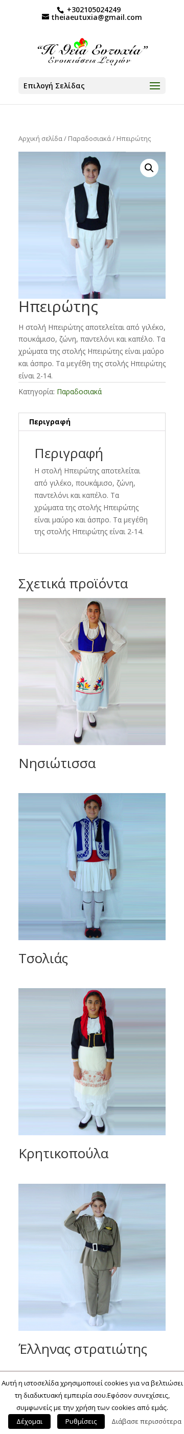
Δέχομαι (29, 1421)
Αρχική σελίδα (40, 138)
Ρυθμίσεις (81, 1421)
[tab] (92, 422)
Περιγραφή (50, 421)
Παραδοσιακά (89, 138)
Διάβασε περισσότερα (146, 1421)
